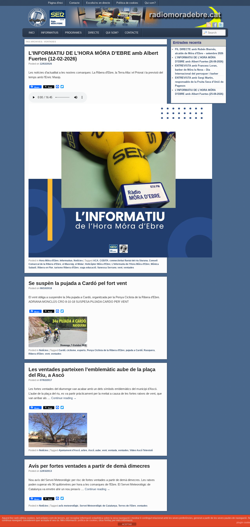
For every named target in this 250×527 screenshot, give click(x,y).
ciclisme (71, 350)
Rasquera (149, 350)
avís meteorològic (69, 505)
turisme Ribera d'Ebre (66, 267)
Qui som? (150, 2)
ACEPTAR (127, 524)
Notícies (78, 260)
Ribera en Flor (45, 267)
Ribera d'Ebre (36, 353)
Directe (93, 32)
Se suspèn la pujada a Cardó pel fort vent (78, 283)
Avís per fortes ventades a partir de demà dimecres (89, 466)
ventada (112, 450)
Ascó (91, 450)
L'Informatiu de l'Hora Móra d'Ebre (131, 264)
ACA (95, 260)
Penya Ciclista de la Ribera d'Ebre (106, 350)
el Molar (79, 264)
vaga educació (88, 267)
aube (98, 450)
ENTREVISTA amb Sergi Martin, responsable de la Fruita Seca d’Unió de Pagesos (199, 81)
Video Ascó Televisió (141, 450)
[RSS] (208, 24)
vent (120, 267)
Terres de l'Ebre (127, 505)
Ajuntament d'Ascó (69, 450)
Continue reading (63, 398)
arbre (84, 450)
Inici (32, 32)
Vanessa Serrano (106, 267)
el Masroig (68, 264)
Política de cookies (127, 2)
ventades (129, 267)
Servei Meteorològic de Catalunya (98, 505)
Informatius (49, 32)
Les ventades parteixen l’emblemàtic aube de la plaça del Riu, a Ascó (92, 372)
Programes (73, 32)
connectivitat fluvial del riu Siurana (129, 260)
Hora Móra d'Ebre (49, 260)
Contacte (74, 2)
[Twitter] (220, 24)
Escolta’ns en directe (98, 2)
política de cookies (87, 520)
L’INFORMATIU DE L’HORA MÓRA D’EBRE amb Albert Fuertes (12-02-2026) (93, 56)
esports (81, 350)
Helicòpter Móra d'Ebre (98, 264)
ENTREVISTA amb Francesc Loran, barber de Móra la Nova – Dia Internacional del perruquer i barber (196, 69)
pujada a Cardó (134, 350)
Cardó (62, 350)
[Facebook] (214, 24)
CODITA (104, 260)
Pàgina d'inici (55, 2)
